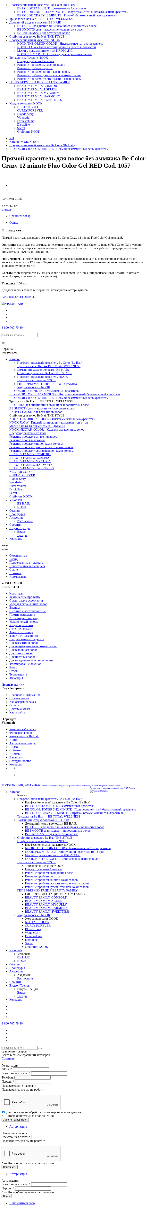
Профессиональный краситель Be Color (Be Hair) (42, 4)
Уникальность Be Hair (24, 736)
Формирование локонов (25, 664)
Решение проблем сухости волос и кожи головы (49, 75)
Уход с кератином (21, 625)
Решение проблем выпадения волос (41, 64)
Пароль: (8, 1081)
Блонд (13, 559)
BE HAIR (23, 503)
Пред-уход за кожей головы (35, 61)
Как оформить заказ (22, 701)
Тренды (22, 535)
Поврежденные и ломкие (26, 562)
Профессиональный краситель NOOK (34, 40)
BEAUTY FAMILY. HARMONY (38, 96)
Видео (21, 531)
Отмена (29, 296)
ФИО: (7, 1069)
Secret (21, 128)
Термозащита (18, 674)
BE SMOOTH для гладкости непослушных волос (50, 29)
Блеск (13, 667)
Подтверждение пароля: (19, 1085)
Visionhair (15, 500)
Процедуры (17, 514)
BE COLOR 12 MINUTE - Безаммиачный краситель (51, 8)
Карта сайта (17, 712)
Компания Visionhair (22, 729)
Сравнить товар (19, 216)
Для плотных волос (22, 656)
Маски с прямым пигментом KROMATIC (45, 50)
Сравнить (8, 1058)
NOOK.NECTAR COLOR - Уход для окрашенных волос (54, 54)
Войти (6, 1196)
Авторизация (18, 1126)
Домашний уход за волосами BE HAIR (35, 22)
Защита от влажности (23, 635)
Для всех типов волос (23, 642)
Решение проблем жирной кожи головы (44, 71)
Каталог (14, 359)
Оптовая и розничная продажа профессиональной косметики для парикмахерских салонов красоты (81, 785)
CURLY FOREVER (30, 110)
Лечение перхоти (20, 628)
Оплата (14, 705)
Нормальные (17, 576)
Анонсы (14, 754)
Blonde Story (25, 114)
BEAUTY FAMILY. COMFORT (38, 85)
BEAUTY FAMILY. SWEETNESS (39, 100)
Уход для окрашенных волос (28, 604)
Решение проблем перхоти (35, 68)
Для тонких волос (21, 653)
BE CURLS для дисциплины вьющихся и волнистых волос (56, 26)
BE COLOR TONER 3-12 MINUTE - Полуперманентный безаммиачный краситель (72, 11)
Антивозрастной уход (23, 618)
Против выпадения (22, 614)
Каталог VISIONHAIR (24, 141)
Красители (16, 593)
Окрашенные (18, 555)
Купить (6, 209)
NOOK (22, 507)
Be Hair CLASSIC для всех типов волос (43, 33)
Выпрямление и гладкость (26, 639)
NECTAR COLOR (29, 107)
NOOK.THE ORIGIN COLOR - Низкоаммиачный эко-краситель (60, 43)
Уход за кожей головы (23, 621)
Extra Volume (25, 121)
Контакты (15, 538)
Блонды (14, 607)
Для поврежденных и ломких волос (33, 646)
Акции (14, 739)
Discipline (23, 124)
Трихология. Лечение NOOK (28, 57)
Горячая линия (19, 698)
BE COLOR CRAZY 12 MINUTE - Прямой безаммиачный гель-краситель (66, 15)
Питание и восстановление (27, 611)
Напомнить (9, 1167)
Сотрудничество (20, 761)
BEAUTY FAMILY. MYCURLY (38, 92)
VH (11, 138)
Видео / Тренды (19, 528)
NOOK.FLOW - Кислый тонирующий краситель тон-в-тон (56, 47)
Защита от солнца (21, 632)
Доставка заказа (19, 709)
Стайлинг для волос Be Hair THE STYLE (36, 36)
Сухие (13, 569)
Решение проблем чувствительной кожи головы (49, 78)
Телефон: (8, 1077)
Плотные (15, 573)
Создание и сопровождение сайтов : (107, 788)
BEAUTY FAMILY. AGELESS (37, 89)
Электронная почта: (16, 1073)
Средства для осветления (26, 600)
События (15, 524)
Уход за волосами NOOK (26, 103)
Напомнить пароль (22, 1203)
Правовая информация (24, 694)
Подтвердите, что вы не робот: (23, 1089)
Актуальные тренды (22, 743)
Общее (13, 222)
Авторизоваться (12, 296)
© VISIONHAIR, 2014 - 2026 (21, 785)
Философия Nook (21, 732)
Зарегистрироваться (15, 1119)
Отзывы (14, 510)
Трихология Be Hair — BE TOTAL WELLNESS (41, 19)
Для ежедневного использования (31, 660)
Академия (16, 517)
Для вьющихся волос (23, 649)
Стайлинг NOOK (28, 131)
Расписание (25, 521)
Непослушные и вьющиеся (27, 566)
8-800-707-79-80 (12, 327)
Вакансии (15, 757)
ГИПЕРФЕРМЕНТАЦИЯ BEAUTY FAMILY (39, 82)
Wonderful (23, 117)
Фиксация (16, 678)
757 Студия (129, 788)
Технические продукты (24, 597)
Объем (13, 671)
